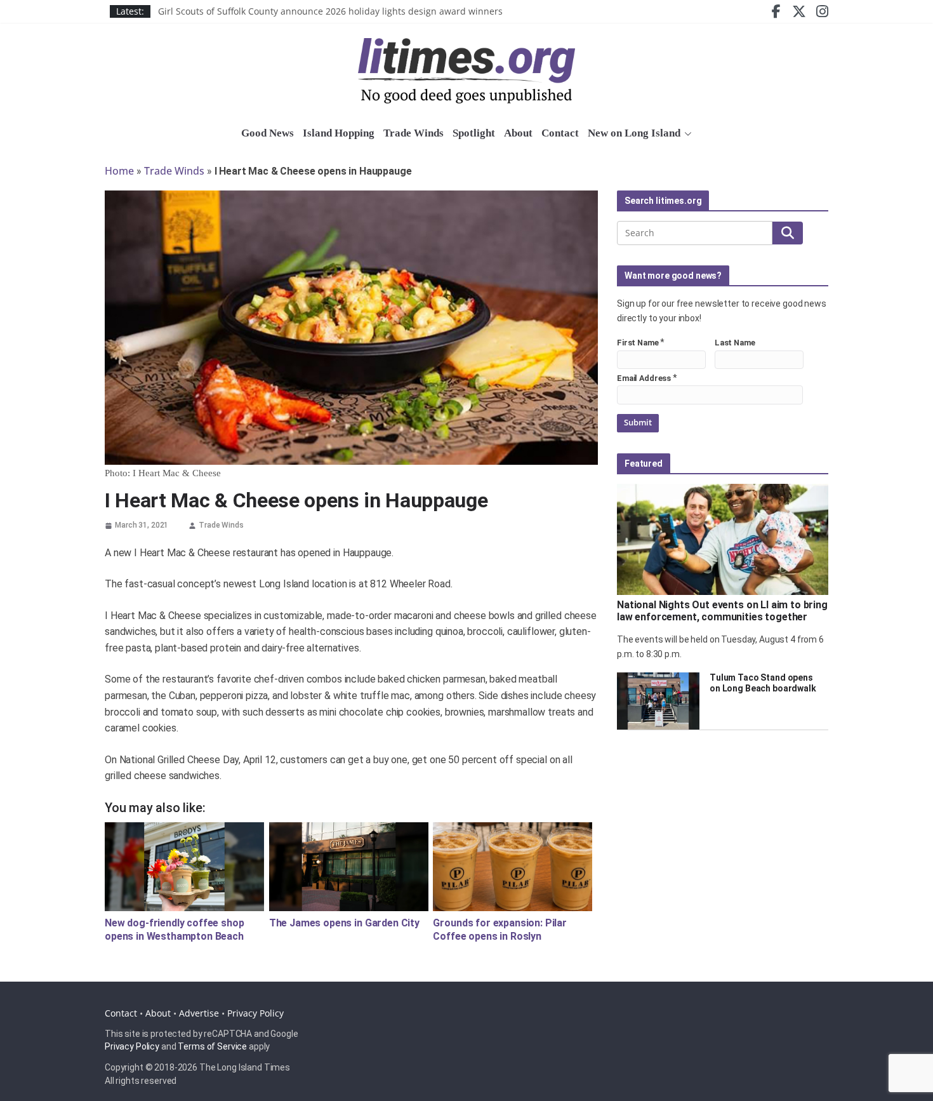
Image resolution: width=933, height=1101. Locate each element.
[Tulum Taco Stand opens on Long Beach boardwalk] (658, 701)
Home (119, 171)
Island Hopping (338, 133)
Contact (560, 133)
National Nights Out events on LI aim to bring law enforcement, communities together (722, 611)
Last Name (735, 342)
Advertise (199, 1013)
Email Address (644, 378)
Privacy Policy (255, 1013)
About (518, 133)
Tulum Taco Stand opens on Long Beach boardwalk (763, 682)
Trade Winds (413, 133)
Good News (267, 133)
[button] (686, 134)
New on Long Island (634, 133)
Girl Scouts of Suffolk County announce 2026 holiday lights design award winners (330, 17)
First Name (638, 342)
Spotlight (474, 133)
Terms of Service (212, 1046)
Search (787, 233)
